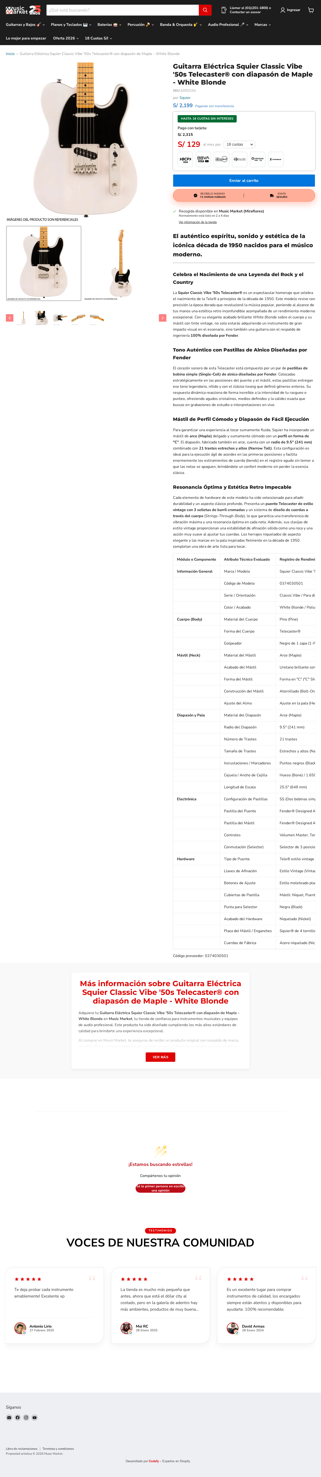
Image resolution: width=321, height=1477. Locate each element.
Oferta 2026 (64, 38)
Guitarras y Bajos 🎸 (24, 24)
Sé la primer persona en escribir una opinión (160, 1188)
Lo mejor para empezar (26, 38)
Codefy (154, 1461)
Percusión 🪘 (139, 24)
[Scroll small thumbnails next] (162, 318)
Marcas (261, 24)
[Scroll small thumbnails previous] (9, 318)
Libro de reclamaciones (21, 1449)
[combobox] (123, 10)
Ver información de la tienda (198, 222)
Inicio (10, 54)
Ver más (160, 1057)
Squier (185, 97)
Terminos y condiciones (58, 1449)
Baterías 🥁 (108, 24)
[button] (44, 263)
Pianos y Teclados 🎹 (70, 24)
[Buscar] (205, 10)
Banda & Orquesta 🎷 (179, 24)
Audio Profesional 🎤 (227, 24)
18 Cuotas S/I (97, 38)
